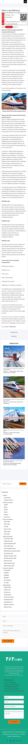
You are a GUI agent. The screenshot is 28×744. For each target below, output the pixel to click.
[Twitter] (14, 740)
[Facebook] (7, 740)
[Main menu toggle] (25, 1)
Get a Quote (8, 641)
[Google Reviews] (20, 740)
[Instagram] (17, 740)
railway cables (13, 371)
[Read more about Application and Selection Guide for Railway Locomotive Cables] (14, 417)
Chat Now (9, 27)
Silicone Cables (13, 464)
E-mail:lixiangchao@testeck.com (12, 20)
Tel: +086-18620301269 (11, 24)
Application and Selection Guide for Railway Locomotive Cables (13, 431)
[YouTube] (10, 740)
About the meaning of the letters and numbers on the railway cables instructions (14, 400)
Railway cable (13, 432)
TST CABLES (13, 372)
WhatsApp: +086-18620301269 (9, 16)
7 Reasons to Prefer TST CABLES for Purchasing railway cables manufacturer (13, 369)
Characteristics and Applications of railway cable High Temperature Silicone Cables (12, 461)
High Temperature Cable (15, 463)
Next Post (14, 336)
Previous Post (14, 332)
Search (22, 483)
